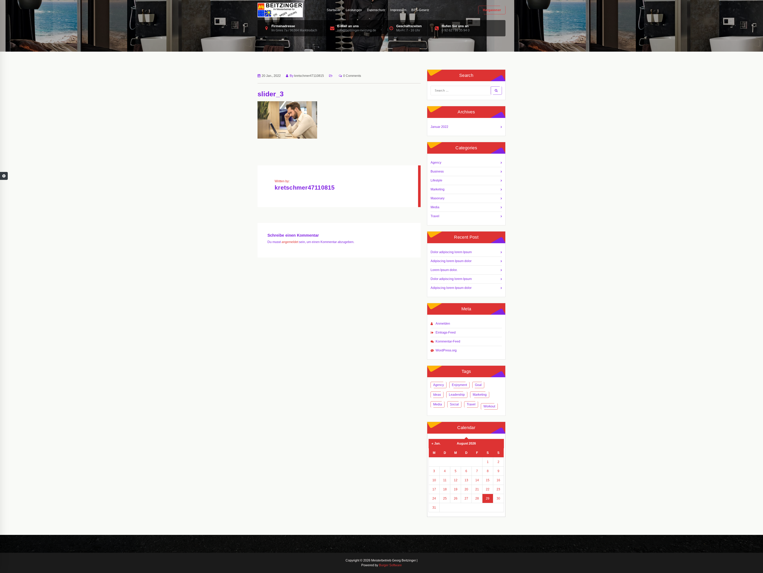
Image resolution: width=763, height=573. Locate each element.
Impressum (398, 10)
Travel (435, 216)
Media (435, 207)
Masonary (437, 198)
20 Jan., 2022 (271, 75)
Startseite (334, 10)
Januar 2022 (439, 126)
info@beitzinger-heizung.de (356, 30)
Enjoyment (459, 385)
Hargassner (492, 10)
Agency (436, 162)
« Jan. (436, 443)
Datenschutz (376, 10)
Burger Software (390, 565)
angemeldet (290, 242)
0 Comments (352, 75)
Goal (478, 385)
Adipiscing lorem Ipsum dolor (451, 261)
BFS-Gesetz (420, 10)
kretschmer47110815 (309, 75)
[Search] (496, 90)
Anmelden (443, 323)
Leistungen (354, 10)
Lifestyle (436, 180)
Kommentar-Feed (448, 341)
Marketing (437, 189)
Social (454, 404)
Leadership (457, 394)
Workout (489, 406)
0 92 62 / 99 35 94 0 (456, 30)
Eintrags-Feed (446, 332)
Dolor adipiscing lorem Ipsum (451, 252)
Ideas (437, 394)
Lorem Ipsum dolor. (444, 270)
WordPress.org (446, 350)
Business (437, 171)
